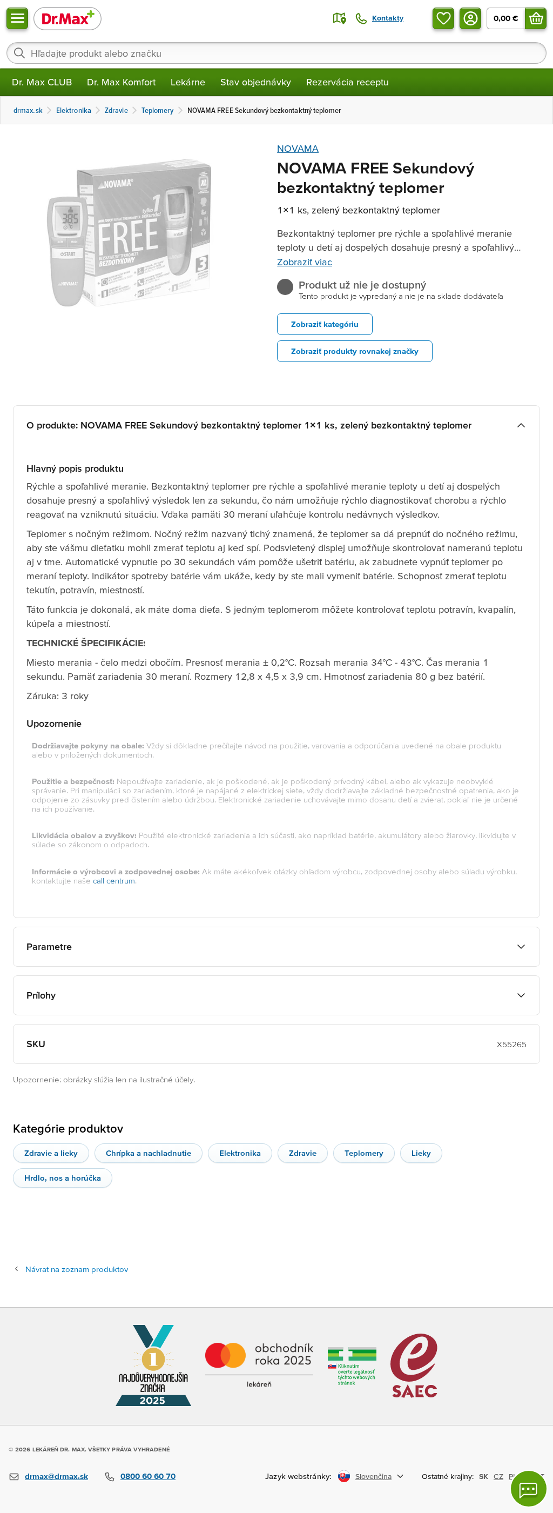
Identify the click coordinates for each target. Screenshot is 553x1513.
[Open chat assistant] (529, 1489)
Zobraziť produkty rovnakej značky (355, 351)
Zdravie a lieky (51, 1152)
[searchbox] (276, 53)
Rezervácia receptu (347, 82)
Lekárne (188, 82)
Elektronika (240, 1152)
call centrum (114, 880)
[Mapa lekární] (339, 18)
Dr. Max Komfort (121, 82)
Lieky (421, 1152)
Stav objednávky (255, 82)
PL (513, 1476)
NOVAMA (298, 148)
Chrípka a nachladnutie (148, 1152)
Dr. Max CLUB (42, 82)
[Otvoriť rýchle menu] (17, 18)
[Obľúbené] (443, 18)
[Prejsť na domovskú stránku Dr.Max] (67, 18)
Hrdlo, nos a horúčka (62, 1177)
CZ (498, 1476)
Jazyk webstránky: (298, 1476)
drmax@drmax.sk (56, 1476)
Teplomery (364, 1152)
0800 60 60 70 (148, 1476)
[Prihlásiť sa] (470, 18)
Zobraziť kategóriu (325, 324)
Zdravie (302, 1152)
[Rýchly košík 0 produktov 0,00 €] (536, 18)
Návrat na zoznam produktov (76, 1269)
